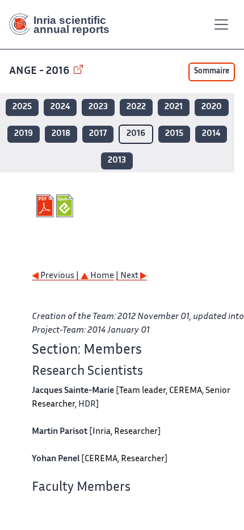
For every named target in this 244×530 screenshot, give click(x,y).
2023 (98, 107)
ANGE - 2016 (40, 71)
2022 (136, 107)
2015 (174, 134)
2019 (23, 134)
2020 (211, 107)
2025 (22, 107)
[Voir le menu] (221, 24)
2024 (60, 107)
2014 (211, 134)
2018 (61, 134)
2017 (98, 134)
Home (101, 276)
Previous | (60, 276)
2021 (174, 107)
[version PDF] (46, 205)
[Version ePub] (66, 205)
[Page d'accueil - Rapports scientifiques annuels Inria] (63, 24)
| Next (128, 276)
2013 (117, 160)
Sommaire (211, 71)
